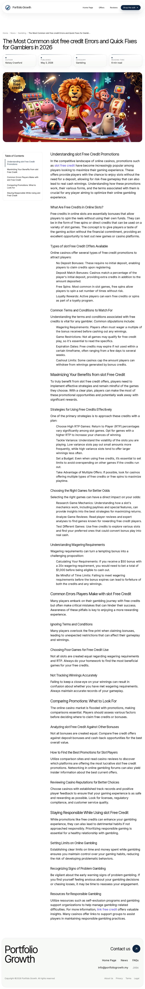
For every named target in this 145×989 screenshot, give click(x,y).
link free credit (107, 909)
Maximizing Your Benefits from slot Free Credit (22, 170)
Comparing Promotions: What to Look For (21, 186)
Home (5, 33)
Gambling (22, 33)
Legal (136, 978)
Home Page (109, 960)
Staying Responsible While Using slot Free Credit (23, 194)
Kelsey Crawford (13, 63)
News (13, 33)
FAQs (135, 960)
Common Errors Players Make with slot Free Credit (22, 178)
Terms (128, 978)
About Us (108, 978)
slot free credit (65, 165)
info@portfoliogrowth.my (113, 967)
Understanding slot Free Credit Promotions (21, 162)
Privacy (119, 978)
